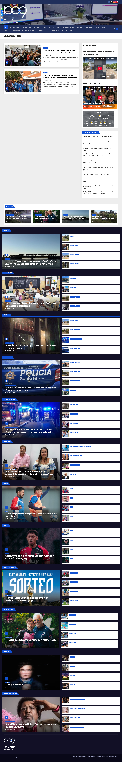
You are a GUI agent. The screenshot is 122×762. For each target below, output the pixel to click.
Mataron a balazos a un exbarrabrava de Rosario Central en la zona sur (89, 350)
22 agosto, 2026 (11, 476)
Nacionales (46, 27)
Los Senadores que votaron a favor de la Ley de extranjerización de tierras (91, 668)
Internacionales (68, 27)
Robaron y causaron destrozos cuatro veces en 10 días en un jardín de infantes (92, 256)
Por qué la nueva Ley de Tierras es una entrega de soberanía (87, 677)
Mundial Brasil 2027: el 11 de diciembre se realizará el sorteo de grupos (26, 599)
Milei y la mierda (14, 684)
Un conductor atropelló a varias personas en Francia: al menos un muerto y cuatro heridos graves (29, 432)
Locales (36, 27)
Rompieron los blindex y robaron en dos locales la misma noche (88, 247)
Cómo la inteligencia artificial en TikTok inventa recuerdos (98, 136)
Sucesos (80, 27)
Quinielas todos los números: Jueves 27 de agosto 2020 (97, 174)
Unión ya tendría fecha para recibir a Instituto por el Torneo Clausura (89, 518)
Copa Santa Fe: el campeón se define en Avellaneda (84, 593)
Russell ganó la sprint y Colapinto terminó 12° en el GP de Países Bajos (88, 645)
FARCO (97, 27)
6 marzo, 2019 (47, 55)
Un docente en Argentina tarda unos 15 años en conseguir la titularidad (30, 304)
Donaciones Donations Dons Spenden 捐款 (105, 756)
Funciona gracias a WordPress (10, 757)
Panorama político (86, 446)
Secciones (98, 759)
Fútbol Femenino (9, 595)
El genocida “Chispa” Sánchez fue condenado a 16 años (97, 148)
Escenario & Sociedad (10, 721)
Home (74, 756)
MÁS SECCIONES (14, 27)
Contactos (41, 30)
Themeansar (27, 757)
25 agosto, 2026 (11, 603)
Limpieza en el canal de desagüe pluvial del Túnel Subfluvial (103, 218)
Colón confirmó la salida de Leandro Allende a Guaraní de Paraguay (29, 557)
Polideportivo (9, 637)
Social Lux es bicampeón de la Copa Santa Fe (82, 584)
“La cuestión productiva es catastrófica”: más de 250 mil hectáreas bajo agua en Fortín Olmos (30, 262)
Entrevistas (27, 27)
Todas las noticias (105, 759)
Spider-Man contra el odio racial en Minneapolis (83, 425)
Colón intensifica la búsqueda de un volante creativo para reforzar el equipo (91, 542)
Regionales (56, 27)
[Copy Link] (1, 17)
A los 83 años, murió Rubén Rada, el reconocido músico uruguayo (30, 725)
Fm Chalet (9, 19)
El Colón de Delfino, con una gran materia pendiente (84, 561)
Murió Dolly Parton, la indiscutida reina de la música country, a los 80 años (90, 711)
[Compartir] (1, 20)
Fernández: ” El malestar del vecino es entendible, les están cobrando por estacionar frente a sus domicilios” (29, 474)
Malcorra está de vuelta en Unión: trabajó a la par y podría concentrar (89, 500)
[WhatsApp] (1, 8)
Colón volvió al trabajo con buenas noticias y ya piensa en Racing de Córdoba (91, 551)
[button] (114, 29)
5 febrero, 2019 (48, 80)
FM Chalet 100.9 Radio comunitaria (81, 759)
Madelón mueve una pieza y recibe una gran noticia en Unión (99, 179)
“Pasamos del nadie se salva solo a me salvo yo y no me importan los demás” (91, 449)
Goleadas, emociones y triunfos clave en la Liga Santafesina (87, 575)
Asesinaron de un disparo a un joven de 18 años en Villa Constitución (89, 364)
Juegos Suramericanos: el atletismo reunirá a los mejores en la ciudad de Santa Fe (92, 635)
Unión (104, 27)
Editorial (89, 27)
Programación (67, 30)
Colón (7, 30)
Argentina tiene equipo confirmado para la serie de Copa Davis (86, 617)
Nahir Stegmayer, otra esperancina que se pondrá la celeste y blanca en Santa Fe (91, 626)
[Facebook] (1, 11)
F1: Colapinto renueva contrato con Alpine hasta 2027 (45, 218)
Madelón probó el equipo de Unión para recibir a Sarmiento (31, 515)
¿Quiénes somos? (53, 30)
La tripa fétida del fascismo (77, 659)
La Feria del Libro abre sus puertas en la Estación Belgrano (86, 729)
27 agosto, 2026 (11, 221)
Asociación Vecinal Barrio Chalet (23, 30)
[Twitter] (1, 14)
